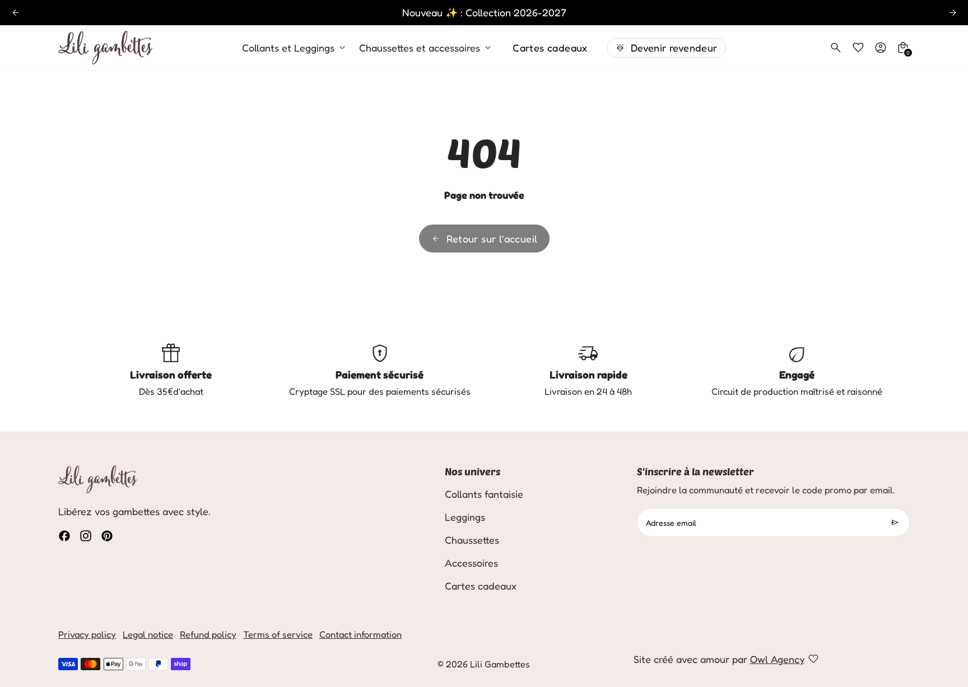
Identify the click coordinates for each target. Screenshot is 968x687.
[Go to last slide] (15, 12)
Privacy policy (87, 634)
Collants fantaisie (484, 494)
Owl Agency (777, 659)
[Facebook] (64, 536)
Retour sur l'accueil (492, 238)
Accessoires (471, 563)
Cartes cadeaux (550, 47)
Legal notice (148, 634)
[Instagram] (86, 536)
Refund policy (208, 634)
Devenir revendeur (674, 47)
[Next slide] (952, 12)
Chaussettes (472, 540)
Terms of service (278, 634)
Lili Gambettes (500, 664)
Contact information (360, 634)
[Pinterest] (107, 536)
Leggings (465, 517)
